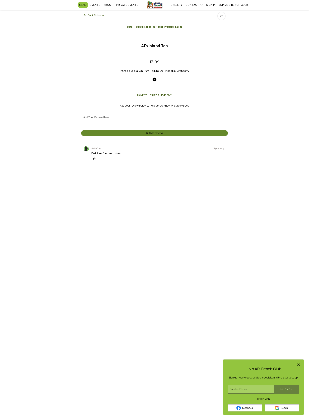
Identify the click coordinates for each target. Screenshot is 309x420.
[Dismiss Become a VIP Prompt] (298, 365)
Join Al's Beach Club (233, 5)
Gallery (176, 5)
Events (95, 5)
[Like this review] (94, 159)
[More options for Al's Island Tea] (221, 16)
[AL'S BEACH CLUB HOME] (154, 5)
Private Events (127, 5)
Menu (83, 5)
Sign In (211, 5)
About (108, 5)
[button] (194, 5)
